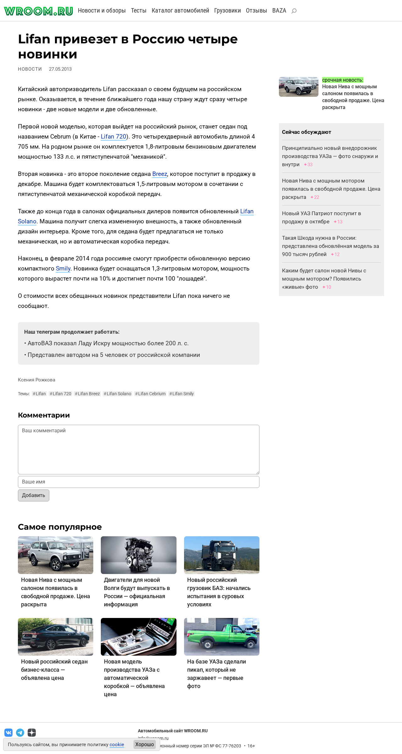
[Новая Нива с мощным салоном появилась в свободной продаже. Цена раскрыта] (55, 555)
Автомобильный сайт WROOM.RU (173, 730)
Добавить (33, 495)
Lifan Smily (181, 393)
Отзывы (256, 10)
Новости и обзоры (102, 10)
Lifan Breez (87, 393)
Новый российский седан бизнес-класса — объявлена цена (54, 669)
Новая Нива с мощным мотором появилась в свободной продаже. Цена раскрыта (331, 189)
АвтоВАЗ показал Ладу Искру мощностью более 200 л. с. (108, 343)
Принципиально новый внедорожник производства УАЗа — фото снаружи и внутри (330, 156)
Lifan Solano (117, 393)
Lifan (39, 393)
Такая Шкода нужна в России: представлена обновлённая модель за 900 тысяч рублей (330, 246)
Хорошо (144, 744)
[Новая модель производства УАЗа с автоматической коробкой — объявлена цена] (138, 636)
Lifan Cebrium (150, 393)
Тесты (139, 10)
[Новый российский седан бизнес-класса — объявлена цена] (55, 636)
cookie (117, 744)
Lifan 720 (113, 136)
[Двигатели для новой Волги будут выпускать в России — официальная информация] (138, 555)
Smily (63, 268)
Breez (159, 174)
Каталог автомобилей (180, 10)
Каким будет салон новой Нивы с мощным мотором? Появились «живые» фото (324, 278)
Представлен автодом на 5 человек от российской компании (114, 354)
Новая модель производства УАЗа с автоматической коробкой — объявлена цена (134, 677)
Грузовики (227, 10)
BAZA (279, 10)
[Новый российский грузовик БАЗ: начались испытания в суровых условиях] (221, 555)
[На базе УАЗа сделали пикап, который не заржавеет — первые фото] (221, 636)
